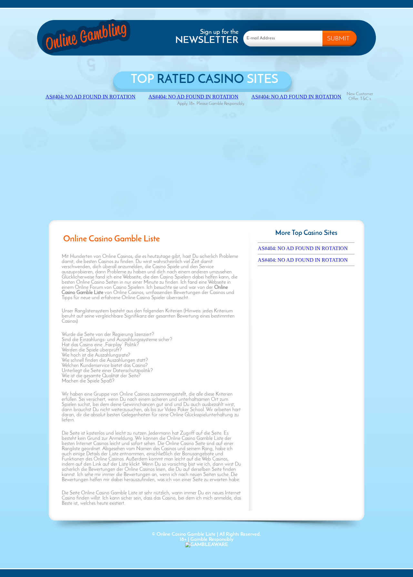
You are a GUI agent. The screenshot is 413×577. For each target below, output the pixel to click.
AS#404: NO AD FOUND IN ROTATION (303, 248)
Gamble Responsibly (212, 539)
